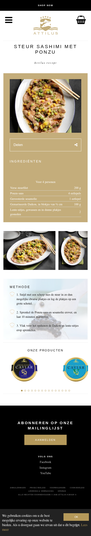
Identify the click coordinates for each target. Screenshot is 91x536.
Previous (7, 368)
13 (62, 390)
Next (83, 368)
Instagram (45, 468)
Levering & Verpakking (41, 491)
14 (66, 390)
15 (69, 390)
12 (59, 390)
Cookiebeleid (77, 488)
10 (52, 390)
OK (76, 517)
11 (56, 390)
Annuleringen (18, 488)
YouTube (45, 473)
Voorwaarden (58, 488)
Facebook (45, 462)
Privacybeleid (38, 488)
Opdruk (62, 491)
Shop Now (45, 5)
